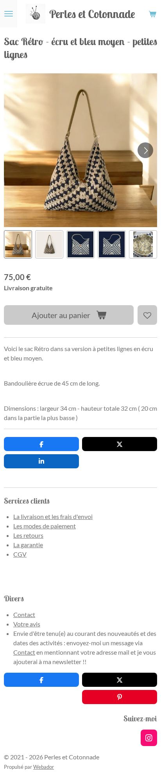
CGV (20, 554)
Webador (43, 767)
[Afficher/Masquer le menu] (8, 13)
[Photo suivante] (145, 150)
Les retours (28, 535)
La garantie (28, 544)
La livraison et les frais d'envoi (53, 516)
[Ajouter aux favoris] (147, 315)
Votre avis (26, 624)
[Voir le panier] (152, 13)
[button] (18, 244)
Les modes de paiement (44, 526)
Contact (24, 614)
